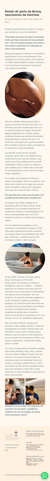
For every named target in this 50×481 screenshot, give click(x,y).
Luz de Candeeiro (15, 19)
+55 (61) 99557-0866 (31, 448)
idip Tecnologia (39, 474)
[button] (44, 475)
